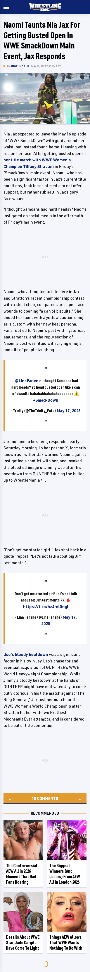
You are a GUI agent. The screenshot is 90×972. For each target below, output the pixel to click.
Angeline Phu (19, 66)
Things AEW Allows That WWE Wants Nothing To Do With (65, 942)
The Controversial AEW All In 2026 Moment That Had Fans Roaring (21, 874)
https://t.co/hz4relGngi (45, 606)
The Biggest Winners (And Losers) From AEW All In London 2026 (64, 874)
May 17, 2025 (69, 410)
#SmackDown (45, 400)
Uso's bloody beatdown (25, 654)
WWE (84, 120)
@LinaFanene (28, 380)
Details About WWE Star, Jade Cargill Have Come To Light (23, 942)
